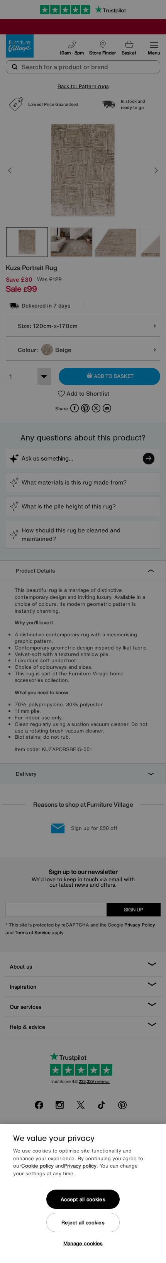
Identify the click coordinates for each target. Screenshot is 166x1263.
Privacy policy (80, 1166)
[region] (83, 1193)
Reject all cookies (82, 1222)
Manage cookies (83, 1243)
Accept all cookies (83, 1199)
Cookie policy (37, 1166)
